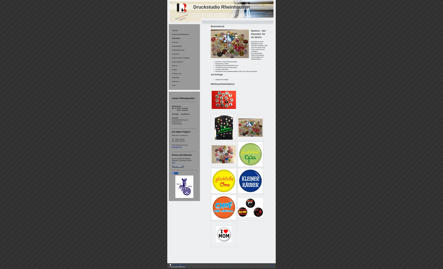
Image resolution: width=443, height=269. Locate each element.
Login (271, 264)
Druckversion (176, 265)
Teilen (176, 173)
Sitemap (183, 265)
